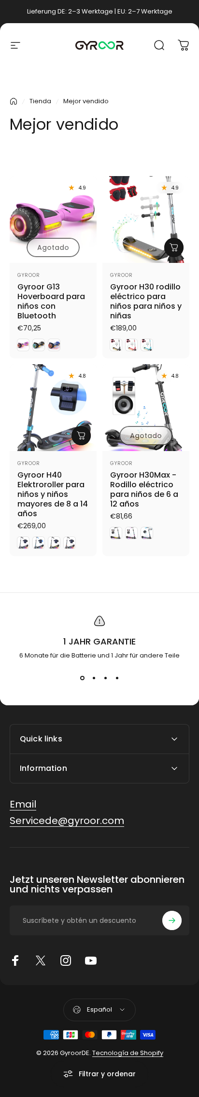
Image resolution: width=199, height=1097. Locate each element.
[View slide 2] (94, 678)
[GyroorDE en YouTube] (91, 960)
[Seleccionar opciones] (174, 247)
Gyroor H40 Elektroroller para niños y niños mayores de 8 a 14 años (52, 494)
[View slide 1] (82, 678)
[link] (23, 804)
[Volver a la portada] (13, 101)
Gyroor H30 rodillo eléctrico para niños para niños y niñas (146, 301)
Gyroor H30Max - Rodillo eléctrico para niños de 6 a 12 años (144, 489)
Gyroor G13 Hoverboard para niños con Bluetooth (51, 301)
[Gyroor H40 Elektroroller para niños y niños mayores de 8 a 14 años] (53, 407)
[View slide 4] (117, 678)
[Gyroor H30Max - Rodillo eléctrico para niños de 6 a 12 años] (145, 407)
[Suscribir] (172, 920)
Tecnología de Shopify (127, 1052)
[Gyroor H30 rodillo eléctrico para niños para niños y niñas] (145, 219)
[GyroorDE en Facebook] (15, 960)
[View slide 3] (105, 678)
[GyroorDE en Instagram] (65, 960)
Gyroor (28, 275)
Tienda (40, 101)
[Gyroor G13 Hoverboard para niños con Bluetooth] (53, 219)
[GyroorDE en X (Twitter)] (40, 960)
